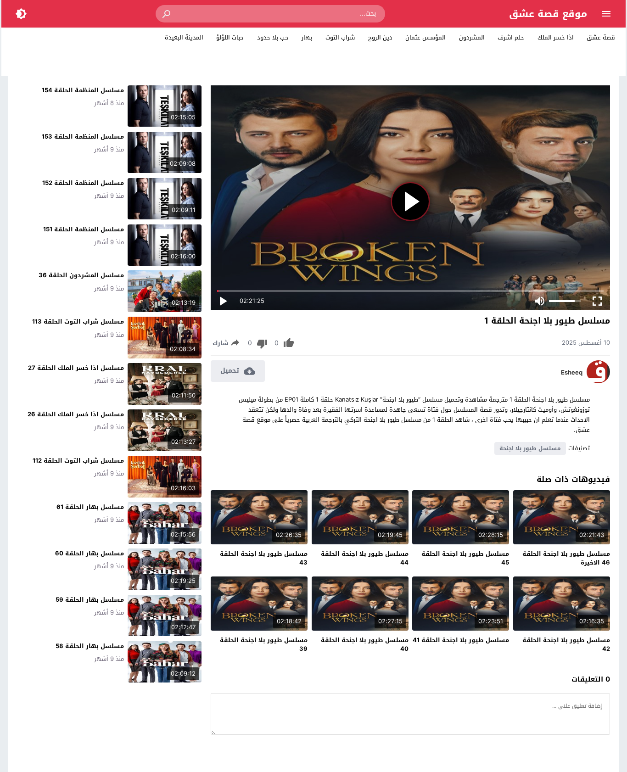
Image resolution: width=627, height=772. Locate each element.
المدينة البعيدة (184, 37)
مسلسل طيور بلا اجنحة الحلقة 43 (264, 558)
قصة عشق (601, 37)
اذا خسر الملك (555, 37)
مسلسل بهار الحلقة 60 (89, 553)
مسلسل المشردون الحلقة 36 (81, 275)
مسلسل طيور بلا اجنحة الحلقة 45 (465, 558)
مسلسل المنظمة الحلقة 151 (83, 229)
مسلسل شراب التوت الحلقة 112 (78, 460)
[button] (167, 13)
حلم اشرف (511, 37)
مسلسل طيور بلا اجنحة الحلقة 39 (264, 644)
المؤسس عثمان (425, 37)
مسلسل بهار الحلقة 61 (90, 507)
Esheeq (571, 372)
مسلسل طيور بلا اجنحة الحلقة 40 (365, 644)
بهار (307, 37)
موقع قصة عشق (548, 14)
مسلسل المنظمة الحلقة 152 (83, 183)
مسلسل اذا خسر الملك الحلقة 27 (76, 368)
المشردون (472, 37)
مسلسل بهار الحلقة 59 (90, 599)
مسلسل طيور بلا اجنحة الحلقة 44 (365, 558)
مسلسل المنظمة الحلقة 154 (83, 90)
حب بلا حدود (273, 37)
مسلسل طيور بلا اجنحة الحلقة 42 (566, 644)
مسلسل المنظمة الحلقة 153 (83, 136)
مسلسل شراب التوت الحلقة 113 (78, 321)
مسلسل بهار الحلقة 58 (90, 646)
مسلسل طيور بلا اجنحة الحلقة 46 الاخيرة (566, 558)
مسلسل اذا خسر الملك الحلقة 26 (76, 414)
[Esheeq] (598, 381)
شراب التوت (340, 37)
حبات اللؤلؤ (230, 37)
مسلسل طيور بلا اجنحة (530, 448)
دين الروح (380, 37)
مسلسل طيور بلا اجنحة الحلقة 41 (461, 640)
